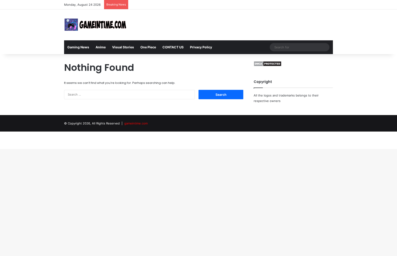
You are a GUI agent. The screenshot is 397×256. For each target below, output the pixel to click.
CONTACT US (173, 47)
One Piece (148, 47)
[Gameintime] (95, 25)
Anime (101, 47)
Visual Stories (123, 47)
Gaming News (78, 47)
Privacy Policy (201, 47)
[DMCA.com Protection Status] (267, 65)
